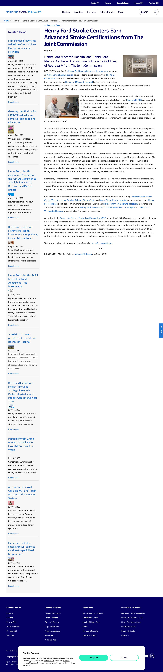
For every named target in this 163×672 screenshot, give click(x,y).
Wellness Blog (50, 640)
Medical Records (13, 626)
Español (14, 662)
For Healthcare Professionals (133, 613)
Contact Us (95, 3)
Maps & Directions (52, 626)
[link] (31, 12)
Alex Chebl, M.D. (134, 100)
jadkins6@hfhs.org (83, 254)
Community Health (90, 617)
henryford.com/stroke (102, 243)
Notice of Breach (90, 635)
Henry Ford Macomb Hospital (79, 82)
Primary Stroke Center (85, 200)
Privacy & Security (90, 631)
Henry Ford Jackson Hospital (93, 207)
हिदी (7, 664)
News (6, 21)
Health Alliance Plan (91, 622)
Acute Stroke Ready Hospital (60, 74)
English (8, 662)
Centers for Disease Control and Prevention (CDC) (83, 218)
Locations (78, 12)
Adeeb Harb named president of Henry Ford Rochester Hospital (22, 338)
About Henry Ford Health (93, 613)
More (120, 12)
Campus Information (53, 613)
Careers (108, 3)
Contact (9, 617)
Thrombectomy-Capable (62, 200)
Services (91, 12)
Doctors (66, 12)
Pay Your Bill (154, 3)
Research (125, 635)
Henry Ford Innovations (130, 622)
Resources (49, 635)
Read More (13, 102)
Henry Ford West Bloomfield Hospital (120, 203)
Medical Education (128, 626)
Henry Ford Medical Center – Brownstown (88, 71)
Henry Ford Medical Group (131, 617)
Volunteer (10, 635)
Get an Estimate (123, 3)
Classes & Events (52, 622)
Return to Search (54, 25)
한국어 (12, 664)
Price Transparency (52, 631)
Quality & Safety (128, 631)
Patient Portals (107, 12)
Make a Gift (138, 3)
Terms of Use (49, 660)
